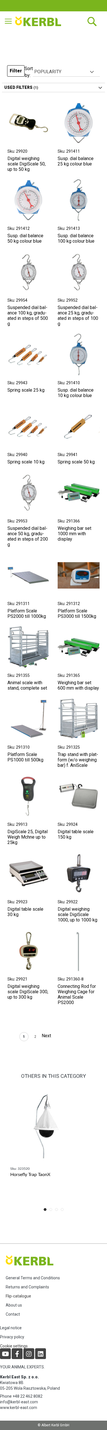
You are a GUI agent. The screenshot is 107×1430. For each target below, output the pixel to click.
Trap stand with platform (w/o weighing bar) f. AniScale (78, 760)
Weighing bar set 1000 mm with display (74, 534)
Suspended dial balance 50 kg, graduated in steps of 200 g (27, 536)
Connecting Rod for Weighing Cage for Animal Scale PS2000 (77, 994)
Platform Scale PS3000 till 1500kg (77, 613)
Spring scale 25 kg (26, 390)
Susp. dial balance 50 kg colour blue (25, 238)
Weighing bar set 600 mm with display (78, 685)
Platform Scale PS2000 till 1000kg (26, 613)
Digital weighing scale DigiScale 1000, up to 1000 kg (77, 914)
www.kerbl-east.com (18, 1407)
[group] (53, 1144)
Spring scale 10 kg (26, 462)
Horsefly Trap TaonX (30, 1174)
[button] (16, 72)
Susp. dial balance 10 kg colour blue (76, 392)
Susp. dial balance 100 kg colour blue (76, 238)
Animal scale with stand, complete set (27, 685)
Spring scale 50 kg (76, 462)
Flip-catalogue (18, 1296)
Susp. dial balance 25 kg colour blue (76, 161)
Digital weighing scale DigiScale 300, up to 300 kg (27, 992)
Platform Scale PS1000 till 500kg (25, 757)
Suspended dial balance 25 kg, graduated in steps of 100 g (78, 315)
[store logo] (39, 21)
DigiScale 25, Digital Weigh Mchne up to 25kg (27, 837)
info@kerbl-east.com (19, 1402)
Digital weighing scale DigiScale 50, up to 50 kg (26, 164)
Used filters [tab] (18, 87)
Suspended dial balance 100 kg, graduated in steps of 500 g (27, 315)
